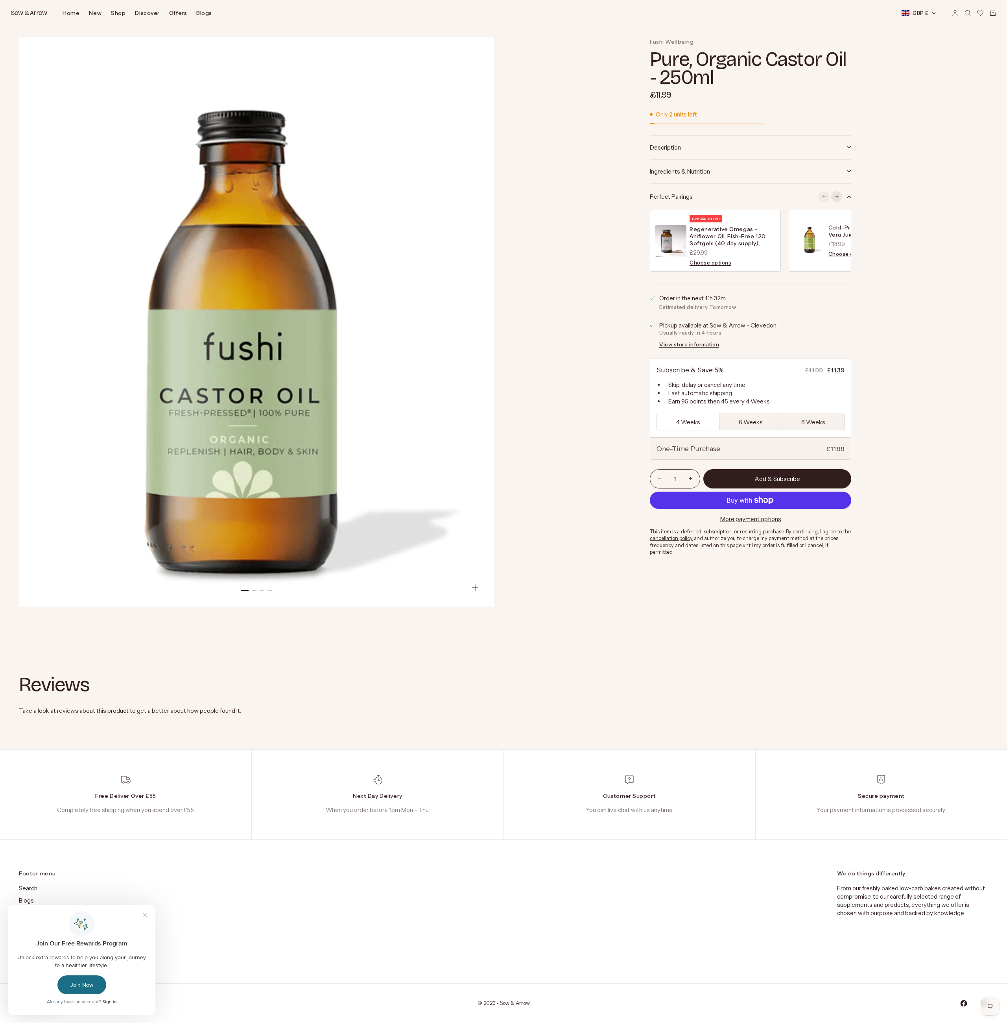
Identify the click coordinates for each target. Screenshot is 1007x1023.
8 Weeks (813, 421)
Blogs (204, 13)
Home (71, 13)
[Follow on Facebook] (964, 1003)
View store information (689, 344)
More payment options (750, 519)
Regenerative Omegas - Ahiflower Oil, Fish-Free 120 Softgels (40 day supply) (728, 236)
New (95, 13)
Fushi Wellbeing (671, 41)
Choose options (710, 262)
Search (28, 888)
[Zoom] (475, 588)
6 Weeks (751, 421)
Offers (178, 13)
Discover (147, 13)
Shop (118, 13)
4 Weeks (688, 421)
